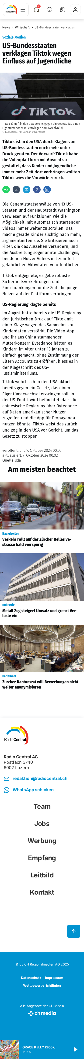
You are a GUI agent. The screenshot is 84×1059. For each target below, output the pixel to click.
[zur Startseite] (11, 9)
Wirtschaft (22, 27)
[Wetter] (49, 9)
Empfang (42, 858)
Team (42, 806)
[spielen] (75, 1049)
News (6, 27)
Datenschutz (31, 978)
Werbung (42, 841)
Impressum (54, 978)
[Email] (26, 189)
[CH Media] (42, 1012)
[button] (62, 9)
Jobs (42, 824)
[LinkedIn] (47, 189)
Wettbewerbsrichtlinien (42, 985)
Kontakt (42, 892)
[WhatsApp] (6, 189)
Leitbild (42, 875)
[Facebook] (37, 189)
